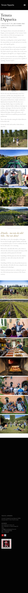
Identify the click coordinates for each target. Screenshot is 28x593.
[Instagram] (2, 535)
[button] (24, 5)
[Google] (5, 535)
